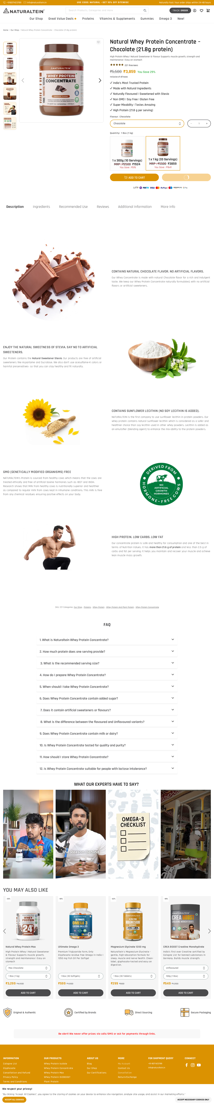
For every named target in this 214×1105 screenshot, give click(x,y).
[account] (194, 10)
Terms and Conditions (15, 1081)
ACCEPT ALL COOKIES (14, 1099)
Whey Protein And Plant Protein (120, 607)
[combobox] (107, 10)
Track (180, 10)
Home (5, 30)
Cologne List (10, 1063)
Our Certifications (97, 1072)
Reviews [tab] (103, 206)
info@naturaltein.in (37, 2)
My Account (124, 1063)
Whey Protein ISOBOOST (57, 1077)
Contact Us (124, 1068)
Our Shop (36, 19)
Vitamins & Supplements (117, 19)
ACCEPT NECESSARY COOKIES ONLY (193, 1099)
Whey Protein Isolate (55, 1063)
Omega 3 (165, 19)
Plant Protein (51, 1081)
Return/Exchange (127, 1077)
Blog (89, 1063)
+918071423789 (13, 2)
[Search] (145, 10)
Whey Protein (98, 607)
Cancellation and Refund (16, 1072)
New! (180, 19)
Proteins (88, 19)
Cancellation (125, 1072)
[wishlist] (201, 10)
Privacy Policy (10, 1077)
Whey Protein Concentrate (147, 607)
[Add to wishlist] (98, 42)
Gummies (147, 19)
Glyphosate (9, 1068)
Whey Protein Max (54, 1072)
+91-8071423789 (155, 1063)
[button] (208, 10)
